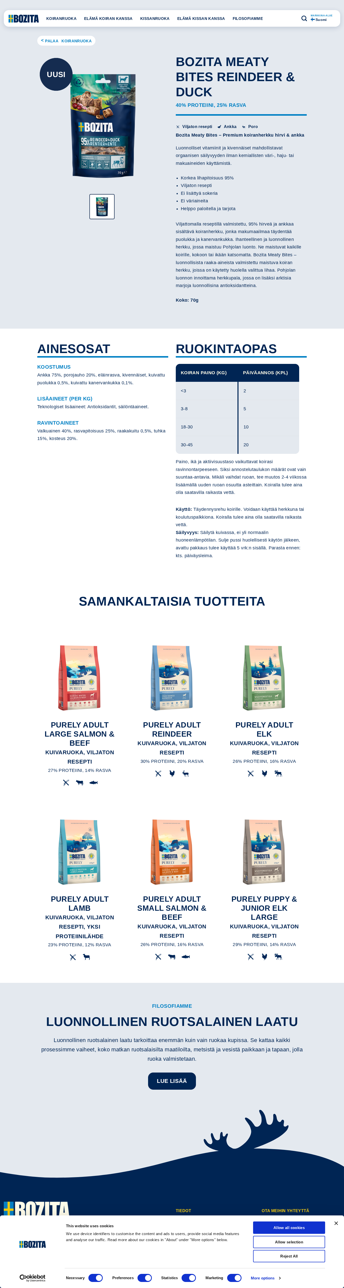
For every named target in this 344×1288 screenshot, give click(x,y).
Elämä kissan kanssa (201, 18)
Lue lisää (172, 1081)
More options (262, 1278)
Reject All (289, 1256)
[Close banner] (336, 1223)
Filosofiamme (248, 18)
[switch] (144, 1278)
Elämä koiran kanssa (108, 18)
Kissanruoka (155, 18)
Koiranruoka (61, 18)
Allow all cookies (289, 1228)
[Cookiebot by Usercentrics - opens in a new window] (33, 1278)
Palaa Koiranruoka (68, 41)
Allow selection (289, 1242)
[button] (304, 18)
